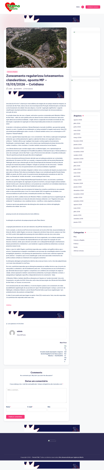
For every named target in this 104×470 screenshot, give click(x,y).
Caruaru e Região (12, 71)
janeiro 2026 (78, 144)
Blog (75, 236)
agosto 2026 (78, 120)
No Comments (29, 88)
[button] (93, 7)
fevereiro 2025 (78, 183)
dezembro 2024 (79, 190)
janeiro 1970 (77, 222)
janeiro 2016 (77, 215)
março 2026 (77, 137)
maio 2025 (77, 173)
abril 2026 (77, 134)
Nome (8, 407)
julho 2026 (77, 123)
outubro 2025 (78, 155)
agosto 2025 (78, 162)
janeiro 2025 (78, 187)
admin (19, 331)
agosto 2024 (78, 204)
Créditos (8, 305)
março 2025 (77, 180)
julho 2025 (77, 166)
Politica (76, 244)
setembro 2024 (78, 201)
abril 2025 (77, 176)
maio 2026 (77, 130)
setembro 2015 (78, 218)
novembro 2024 (79, 194)
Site (49, 407)
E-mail (30, 407)
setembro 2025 (78, 159)
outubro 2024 (78, 197)
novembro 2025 (79, 151)
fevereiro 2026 (78, 141)
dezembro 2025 (79, 148)
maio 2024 (77, 208)
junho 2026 (77, 127)
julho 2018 (77, 211)
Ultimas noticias (79, 251)
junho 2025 (77, 169)
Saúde (76, 247)
